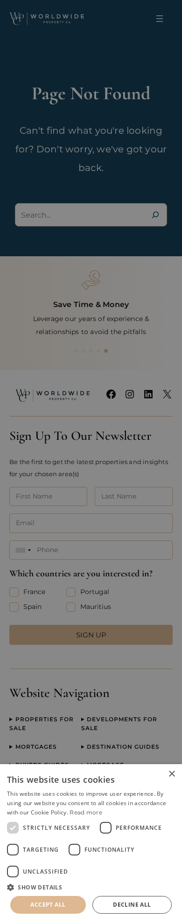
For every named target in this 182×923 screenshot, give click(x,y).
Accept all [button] (47, 905)
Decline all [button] (132, 905)
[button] (91, 887)
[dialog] (91, 843)
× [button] (171, 774)
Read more (86, 812)
